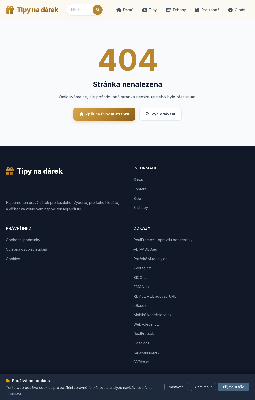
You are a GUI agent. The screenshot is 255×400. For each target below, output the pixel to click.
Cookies (13, 258)
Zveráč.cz (142, 268)
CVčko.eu (141, 361)
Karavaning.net (146, 352)
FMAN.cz (141, 286)
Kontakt (139, 189)
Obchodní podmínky (23, 239)
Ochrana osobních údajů (26, 249)
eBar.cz (139, 305)
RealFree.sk (143, 333)
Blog (137, 198)
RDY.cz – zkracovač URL (154, 296)
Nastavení (177, 387)
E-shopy (140, 207)
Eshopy (179, 9)
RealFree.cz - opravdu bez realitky (162, 239)
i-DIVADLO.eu (145, 249)
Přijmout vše (233, 387)
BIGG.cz (140, 277)
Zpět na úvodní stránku (107, 114)
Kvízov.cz (141, 343)
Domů (128, 9)
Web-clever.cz (146, 324)
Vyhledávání (163, 114)
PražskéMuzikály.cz (150, 258)
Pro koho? (210, 9)
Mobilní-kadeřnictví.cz (152, 314)
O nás (240, 9)
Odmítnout (203, 387)
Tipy (153, 9)
